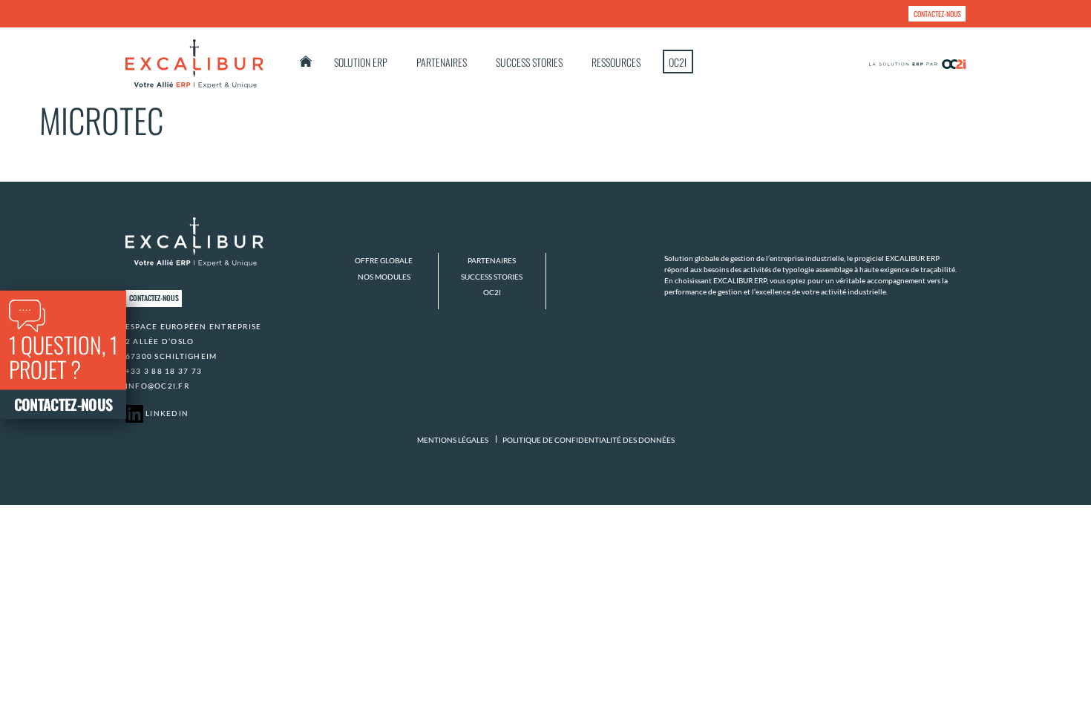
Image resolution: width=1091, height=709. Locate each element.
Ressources (616, 62)
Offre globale (384, 260)
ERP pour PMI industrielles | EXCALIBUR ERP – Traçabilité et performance (306, 61)
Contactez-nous (937, 13)
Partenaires (441, 62)
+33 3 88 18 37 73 (163, 370)
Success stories (529, 62)
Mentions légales (452, 439)
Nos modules (384, 276)
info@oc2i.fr (157, 385)
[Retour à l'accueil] (194, 63)
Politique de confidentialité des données (588, 439)
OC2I (678, 62)
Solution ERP (360, 62)
